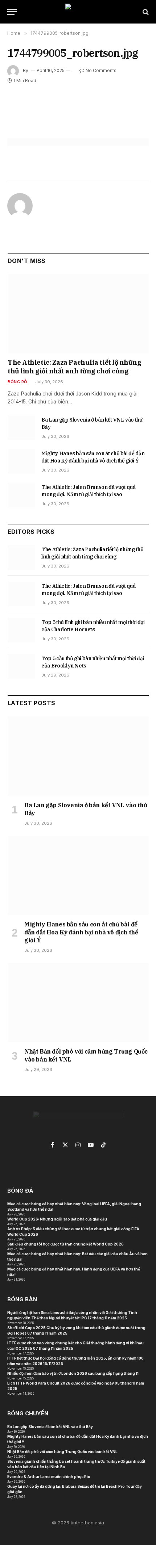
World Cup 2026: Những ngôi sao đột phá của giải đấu (57, 1219)
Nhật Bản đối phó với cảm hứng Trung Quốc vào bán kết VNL (62, 1451)
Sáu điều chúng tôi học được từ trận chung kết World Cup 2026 (65, 1244)
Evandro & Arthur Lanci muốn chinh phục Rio (48, 1476)
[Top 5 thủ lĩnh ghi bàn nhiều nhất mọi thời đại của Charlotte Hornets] (21, 630)
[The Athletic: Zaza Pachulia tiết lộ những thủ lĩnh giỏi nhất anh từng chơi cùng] (78, 313)
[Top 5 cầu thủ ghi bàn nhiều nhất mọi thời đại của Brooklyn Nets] (21, 666)
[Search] (145, 12)
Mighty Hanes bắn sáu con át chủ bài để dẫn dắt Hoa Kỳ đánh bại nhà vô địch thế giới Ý (81, 932)
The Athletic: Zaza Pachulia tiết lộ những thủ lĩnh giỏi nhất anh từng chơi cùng (74, 366)
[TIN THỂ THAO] (78, 12)
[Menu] (12, 12)
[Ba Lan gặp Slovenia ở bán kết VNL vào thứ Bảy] (21, 427)
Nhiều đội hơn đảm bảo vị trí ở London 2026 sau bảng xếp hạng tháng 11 (73, 1373)
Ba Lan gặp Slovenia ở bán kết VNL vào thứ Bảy (50, 1426)
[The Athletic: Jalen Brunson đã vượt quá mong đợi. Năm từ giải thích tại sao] (21, 495)
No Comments (101, 70)
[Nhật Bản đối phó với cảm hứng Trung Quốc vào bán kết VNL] (78, 1002)
